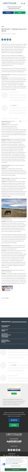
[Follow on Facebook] (9, 450)
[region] (14, 464)
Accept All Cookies (15, 469)
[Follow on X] (14, 450)
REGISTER (8, 12)
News (2, 26)
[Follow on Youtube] (17, 450)
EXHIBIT (19, 12)
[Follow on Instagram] (19, 450)
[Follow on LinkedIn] (11, 450)
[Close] (25, 458)
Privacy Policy (15, 463)
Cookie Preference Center (16, 465)
